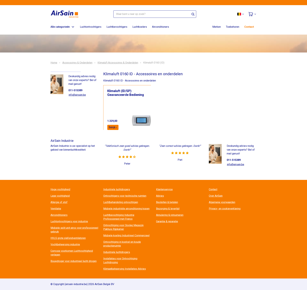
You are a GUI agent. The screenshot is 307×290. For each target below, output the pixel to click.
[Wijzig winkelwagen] (252, 14)
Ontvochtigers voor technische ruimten (124, 195)
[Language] (240, 14)
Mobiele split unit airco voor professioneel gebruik (74, 229)
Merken (216, 26)
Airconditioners (160, 26)
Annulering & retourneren (169, 215)
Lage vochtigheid (60, 195)
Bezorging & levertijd (167, 208)
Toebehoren (232, 26)
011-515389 (75, 90)
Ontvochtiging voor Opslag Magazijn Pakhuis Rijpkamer (123, 227)
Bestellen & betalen (167, 202)
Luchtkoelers (139, 26)
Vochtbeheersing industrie (65, 244)
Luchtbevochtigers (116, 26)
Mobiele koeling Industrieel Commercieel (126, 235)
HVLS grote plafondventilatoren (68, 238)
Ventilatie (56, 208)
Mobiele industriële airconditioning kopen (126, 208)
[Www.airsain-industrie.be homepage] (67, 14)
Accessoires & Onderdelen (77, 62)
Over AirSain (216, 195)
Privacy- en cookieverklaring (224, 208)
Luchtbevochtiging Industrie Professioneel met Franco (118, 216)
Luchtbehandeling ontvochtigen (120, 202)
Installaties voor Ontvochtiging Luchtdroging (120, 260)
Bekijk (112, 127)
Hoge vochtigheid (60, 189)
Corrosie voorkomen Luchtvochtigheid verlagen (72, 252)
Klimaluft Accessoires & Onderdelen (118, 62)
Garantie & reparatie (167, 221)
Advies (160, 195)
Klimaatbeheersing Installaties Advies (124, 268)
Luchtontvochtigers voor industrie (69, 221)
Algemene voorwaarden (222, 202)
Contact (249, 26)
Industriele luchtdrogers (116, 189)
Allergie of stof (59, 202)
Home (54, 62)
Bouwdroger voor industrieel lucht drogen (74, 261)
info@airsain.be (77, 94)
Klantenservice (164, 189)
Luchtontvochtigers (90, 26)
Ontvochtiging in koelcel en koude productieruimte (122, 243)
